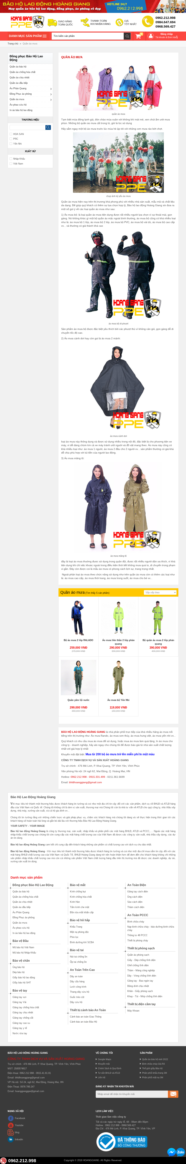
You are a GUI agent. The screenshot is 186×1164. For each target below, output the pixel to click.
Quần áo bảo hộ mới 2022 (155, 1059)
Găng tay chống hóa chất (26, 1007)
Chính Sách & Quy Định (109, 1068)
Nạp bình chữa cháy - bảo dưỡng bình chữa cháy (150, 928)
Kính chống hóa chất (81, 896)
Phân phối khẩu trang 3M (154, 1073)
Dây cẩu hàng (77, 981)
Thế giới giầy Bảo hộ (152, 1068)
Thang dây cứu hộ (79, 991)
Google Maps (104, 1059)
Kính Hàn (75, 902)
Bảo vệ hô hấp (80, 920)
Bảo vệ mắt (77, 885)
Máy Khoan (133, 1010)
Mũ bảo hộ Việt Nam (23, 947)
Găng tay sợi (19, 997)
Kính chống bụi (78, 891)
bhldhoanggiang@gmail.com (85, 782)
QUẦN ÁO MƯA (72, 57)
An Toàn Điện (136, 885)
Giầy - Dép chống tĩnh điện (141, 960)
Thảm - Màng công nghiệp (141, 970)
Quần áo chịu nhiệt (19, 77)
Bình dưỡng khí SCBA (82, 942)
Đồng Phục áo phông (21, 93)
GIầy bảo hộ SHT (22, 982)
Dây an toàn (76, 976)
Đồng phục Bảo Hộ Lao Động (33, 885)
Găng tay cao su (21, 1023)
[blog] (11, 1132)
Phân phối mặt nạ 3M (152, 1077)
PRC (15, 138)
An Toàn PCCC (137, 915)
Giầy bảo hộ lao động (24, 977)
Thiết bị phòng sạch (141, 948)
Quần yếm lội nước (78, 700)
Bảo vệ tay (20, 990)
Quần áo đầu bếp (19, 83)
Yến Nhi (17, 143)
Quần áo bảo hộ (18, 66)
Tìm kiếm (127, 36)
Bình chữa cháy (135, 921)
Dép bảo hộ (19, 972)
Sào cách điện (134, 902)
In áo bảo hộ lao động (21, 110)
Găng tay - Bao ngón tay (140, 980)
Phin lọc (74, 937)
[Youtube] (11, 1125)
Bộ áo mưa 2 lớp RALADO (78, 640)
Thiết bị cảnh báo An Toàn (88, 1010)
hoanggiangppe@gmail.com (29, 1091)
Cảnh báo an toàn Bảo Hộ (83, 1021)
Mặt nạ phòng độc (79, 932)
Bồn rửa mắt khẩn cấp (82, 912)
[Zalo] (180, 1152)
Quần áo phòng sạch (138, 954)
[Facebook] (11, 1118)
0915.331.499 (97, 776)
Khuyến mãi (104, 1064)
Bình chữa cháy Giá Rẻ (153, 1064)
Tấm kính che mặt (79, 907)
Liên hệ (101, 1077)
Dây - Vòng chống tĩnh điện (141, 975)
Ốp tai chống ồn (78, 962)
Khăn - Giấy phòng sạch (140, 991)
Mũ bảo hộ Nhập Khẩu (24, 952)
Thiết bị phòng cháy (137, 940)
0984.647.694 (165, 22)
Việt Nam (18, 163)
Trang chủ (13, 43)
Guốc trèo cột (77, 997)
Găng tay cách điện (137, 891)
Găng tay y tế (20, 1028)
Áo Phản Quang (18, 88)
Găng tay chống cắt (23, 1017)
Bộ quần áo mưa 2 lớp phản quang (158, 642)
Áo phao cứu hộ (18, 104)
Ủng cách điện (134, 896)
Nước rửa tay (20, 1033)
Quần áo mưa (17, 99)
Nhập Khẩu (19, 158)
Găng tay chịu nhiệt (23, 1012)
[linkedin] (11, 1139)
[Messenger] (171, 1152)
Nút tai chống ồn (78, 956)
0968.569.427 (165, 26)
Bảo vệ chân (21, 960)
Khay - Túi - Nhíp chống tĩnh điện (144, 996)
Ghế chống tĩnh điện (138, 965)
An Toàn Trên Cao (82, 969)
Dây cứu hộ (76, 1002)
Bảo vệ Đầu (21, 940)
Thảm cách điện (135, 907)
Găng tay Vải (19, 1002)
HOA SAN (18, 134)
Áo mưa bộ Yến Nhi (118, 700)
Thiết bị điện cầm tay (141, 1004)
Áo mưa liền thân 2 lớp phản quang (118, 642)
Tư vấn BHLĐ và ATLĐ (109, 1073)
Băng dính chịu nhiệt (138, 986)
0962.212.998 (165, 18)
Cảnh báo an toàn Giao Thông (85, 1016)
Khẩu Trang (76, 926)
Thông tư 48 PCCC (137, 935)
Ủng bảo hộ (19, 967)
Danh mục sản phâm (25, 37)
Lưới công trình (78, 986)
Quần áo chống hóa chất (22, 72)
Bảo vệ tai (77, 950)
